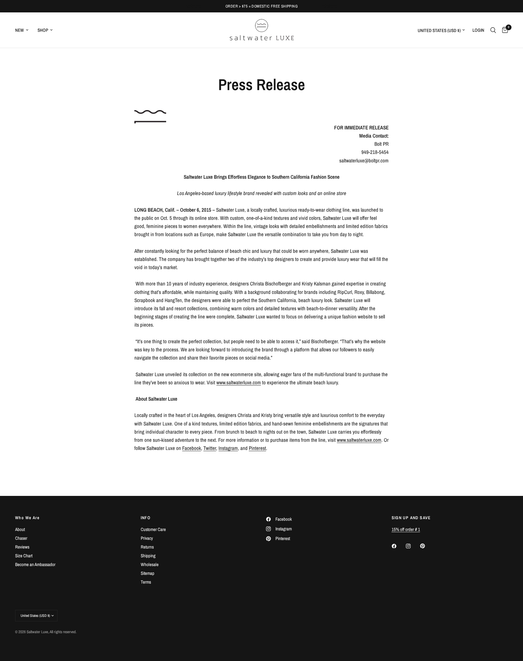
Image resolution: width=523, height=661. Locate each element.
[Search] (493, 30)
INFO (146, 518)
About (20, 529)
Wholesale (150, 564)
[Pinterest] (426, 545)
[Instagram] (412, 546)
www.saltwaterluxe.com (238, 382)
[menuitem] (24, 30)
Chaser (21, 538)
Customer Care (153, 529)
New (19, 30)
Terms (146, 582)
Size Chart (23, 555)
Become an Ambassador (35, 564)
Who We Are (27, 518)
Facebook (191, 447)
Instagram (228, 447)
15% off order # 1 (406, 529)
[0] (503, 30)
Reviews (22, 547)
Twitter (209, 447)
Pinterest (257, 447)
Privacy (147, 538)
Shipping (148, 555)
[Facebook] (398, 546)
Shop (43, 30)
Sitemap (147, 573)
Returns (147, 547)
